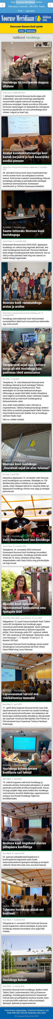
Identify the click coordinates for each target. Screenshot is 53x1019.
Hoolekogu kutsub (15, 980)
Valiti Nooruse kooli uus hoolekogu (26, 540)
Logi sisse (30, 11)
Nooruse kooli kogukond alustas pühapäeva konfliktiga (24, 845)
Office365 (33, 6)
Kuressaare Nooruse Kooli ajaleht (26, 26)
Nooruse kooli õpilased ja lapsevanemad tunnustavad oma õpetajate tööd (24, 608)
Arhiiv (21, 31)
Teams (42, 6)
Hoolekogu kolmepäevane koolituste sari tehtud (20, 770)
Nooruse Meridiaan (25, 2)
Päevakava (13, 6)
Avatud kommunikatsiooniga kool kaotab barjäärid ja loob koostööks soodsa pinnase (26, 157)
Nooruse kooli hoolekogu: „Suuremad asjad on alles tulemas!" (26, 466)
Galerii (39, 2)
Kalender (24, 6)
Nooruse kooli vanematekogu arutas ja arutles (22, 304)
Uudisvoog (31, 31)
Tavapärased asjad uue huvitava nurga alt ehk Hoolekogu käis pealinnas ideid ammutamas (24, 368)
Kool (13, 2)
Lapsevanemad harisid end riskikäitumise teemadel (20, 696)
